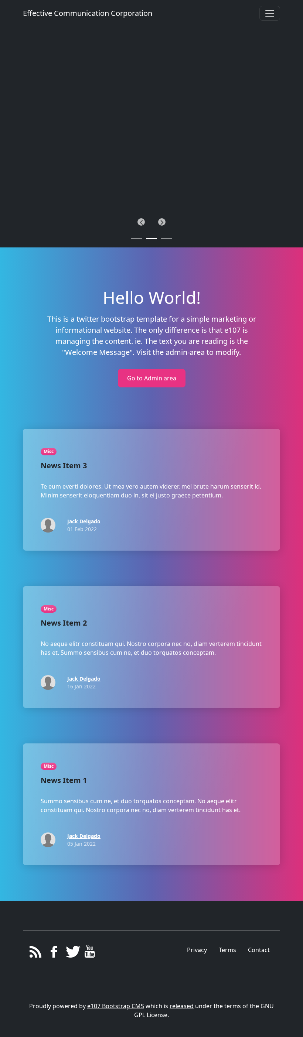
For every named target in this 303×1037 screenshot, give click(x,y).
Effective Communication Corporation (87, 13)
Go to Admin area (151, 378)
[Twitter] (72, 953)
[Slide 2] (166, 238)
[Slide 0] (136, 238)
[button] (141, 222)
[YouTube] (89, 953)
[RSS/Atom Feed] (35, 953)
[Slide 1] (151, 238)
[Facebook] (53, 953)
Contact (259, 950)
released (182, 1006)
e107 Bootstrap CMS (115, 1006)
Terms (227, 950)
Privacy (197, 950)
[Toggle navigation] (269, 13)
